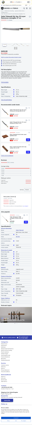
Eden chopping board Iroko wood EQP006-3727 (18, 135)
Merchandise (4, 379)
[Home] (9, 8)
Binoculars (3, 358)
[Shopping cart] (27, 8)
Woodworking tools (5, 360)
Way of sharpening (5, 96)
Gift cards (3, 378)
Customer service (5, 365)
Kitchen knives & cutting (9, 10)
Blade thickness (5, 258)
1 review (10, 20)
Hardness (3, 273)
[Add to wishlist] (29, 108)
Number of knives (5, 302)
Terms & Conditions (5, 371)
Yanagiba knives (4, 12)
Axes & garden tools (5, 355)
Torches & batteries (5, 356)
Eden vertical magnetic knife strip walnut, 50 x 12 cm (18, 147)
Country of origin (5, 245)
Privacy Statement (5, 370)
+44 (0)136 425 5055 (6, 387)
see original (25, 206)
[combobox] (27, 189)
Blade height (4, 254)
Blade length (4, 89)
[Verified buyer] (15, 196)
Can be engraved (5, 234)
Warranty (3, 366)
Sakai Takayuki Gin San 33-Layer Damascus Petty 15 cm (18, 123)
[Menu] (30, 8)
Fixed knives (4, 345)
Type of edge (4, 289)
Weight (3, 94)
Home (2, 10)
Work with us (4, 381)
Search (24, 9)
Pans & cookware (5, 352)
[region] (16, 36)
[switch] (28, 2)
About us (3, 376)
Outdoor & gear (4, 353)
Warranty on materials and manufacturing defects (6, 241)
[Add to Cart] (28, 139)
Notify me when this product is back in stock (11, 57)
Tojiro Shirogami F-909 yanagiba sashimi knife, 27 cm (16, 218)
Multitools (3, 347)
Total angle (3, 295)
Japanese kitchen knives (19, 10)
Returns (3, 368)
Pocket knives (4, 343)
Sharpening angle (5, 251)
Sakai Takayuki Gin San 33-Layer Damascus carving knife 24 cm (18, 110)
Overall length (4, 92)
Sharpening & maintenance (7, 348)
